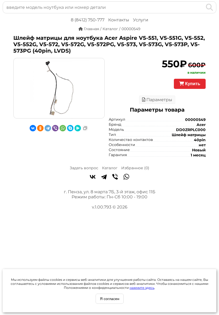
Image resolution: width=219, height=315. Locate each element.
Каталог (110, 168)
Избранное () (135, 168)
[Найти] (209, 7)
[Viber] (55, 128)
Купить (192, 83)
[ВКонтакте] (33, 128)
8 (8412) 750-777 (87, 19)
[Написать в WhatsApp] (126, 177)
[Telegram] (48, 128)
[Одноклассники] (40, 128)
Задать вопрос (84, 168)
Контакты (118, 19)
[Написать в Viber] (115, 177)
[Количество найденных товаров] (201, 7)
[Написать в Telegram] (104, 177)
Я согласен (109, 299)
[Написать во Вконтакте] (92, 177)
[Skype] (70, 128)
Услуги (140, 19)
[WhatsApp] (63, 128)
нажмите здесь (142, 288)
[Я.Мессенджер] (78, 128)
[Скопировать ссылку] (85, 128)
